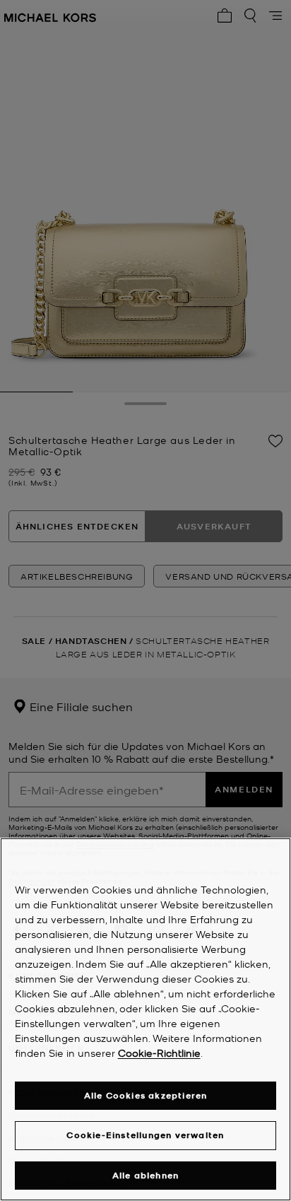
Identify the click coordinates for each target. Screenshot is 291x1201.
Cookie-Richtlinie (159, 1052)
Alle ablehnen (145, 1175)
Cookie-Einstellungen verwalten (145, 1135)
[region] (145, 1019)
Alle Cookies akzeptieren (146, 1095)
